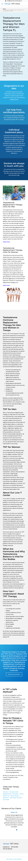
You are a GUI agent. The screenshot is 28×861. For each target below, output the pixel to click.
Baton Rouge (15, 795)
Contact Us (6, 846)
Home (4, 8)
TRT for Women (7, 848)
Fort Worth (6, 799)
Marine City (6, 795)
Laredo (21, 794)
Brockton (5, 797)
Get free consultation (14, 674)
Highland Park (7, 794)
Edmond (5, 792)
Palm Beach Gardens (16, 797)
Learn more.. (6, 241)
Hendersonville (13, 792)
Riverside (15, 794)
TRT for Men (14, 846)
